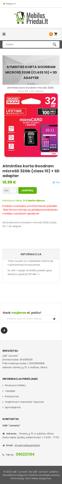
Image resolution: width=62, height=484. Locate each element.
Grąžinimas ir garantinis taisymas (24, 402)
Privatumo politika (15, 385)
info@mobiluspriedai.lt (27, 445)
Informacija (31, 254)
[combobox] (31, 44)
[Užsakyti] (54, 318)
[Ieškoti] (54, 44)
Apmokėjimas (13, 407)
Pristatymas (12, 396)
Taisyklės (10, 391)
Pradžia (31, 84)
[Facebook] (4, 330)
